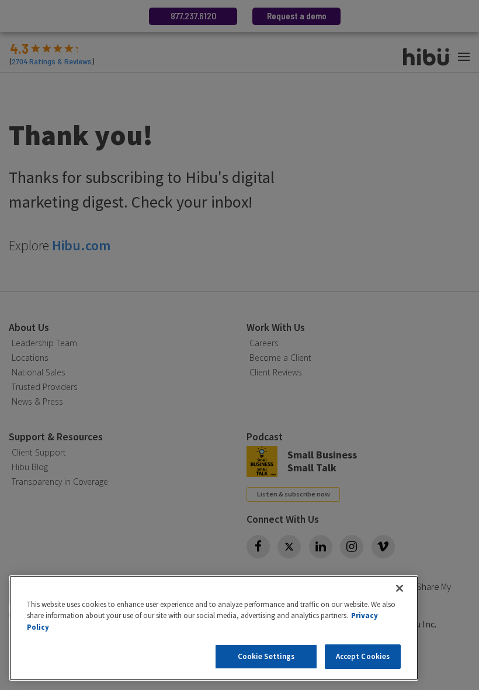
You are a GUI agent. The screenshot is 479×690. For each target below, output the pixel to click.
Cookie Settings (266, 656)
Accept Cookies (363, 656)
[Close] (399, 588)
